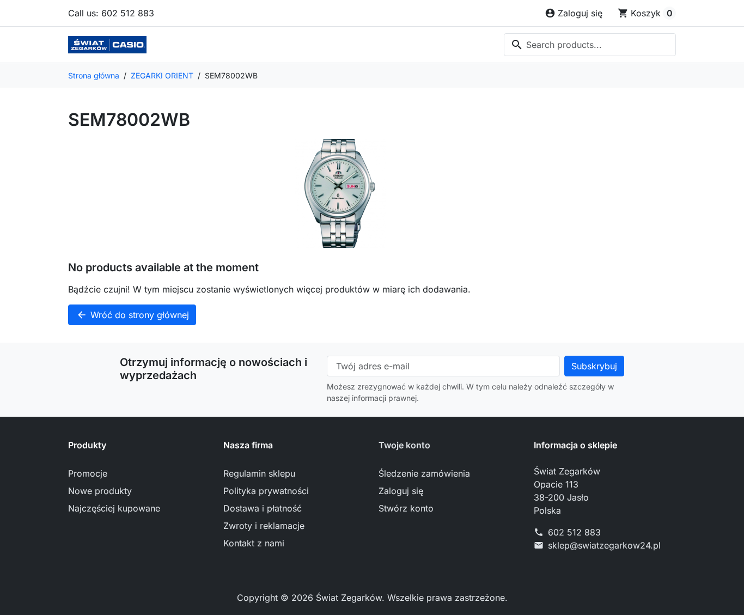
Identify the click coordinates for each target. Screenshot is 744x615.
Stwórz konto (406, 508)
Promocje (87, 473)
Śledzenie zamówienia (424, 473)
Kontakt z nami (253, 543)
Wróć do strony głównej (132, 314)
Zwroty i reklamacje (263, 525)
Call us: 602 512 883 (111, 13)
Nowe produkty (100, 490)
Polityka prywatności (266, 490)
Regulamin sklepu (259, 473)
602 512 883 (574, 532)
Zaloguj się (401, 490)
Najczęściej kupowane (114, 508)
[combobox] (590, 44)
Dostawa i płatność (262, 508)
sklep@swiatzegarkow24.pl (604, 545)
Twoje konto (404, 445)
